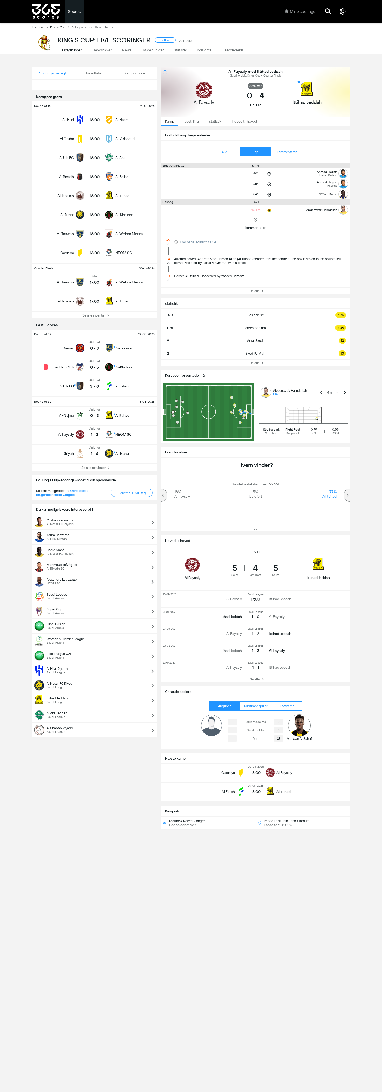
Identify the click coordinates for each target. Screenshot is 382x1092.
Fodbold (38, 27)
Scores (74, 11)
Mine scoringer (303, 11)
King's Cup (58, 27)
